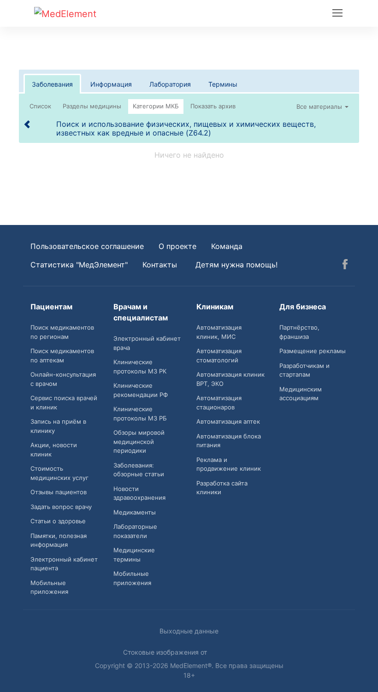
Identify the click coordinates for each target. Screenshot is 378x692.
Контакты (159, 264)
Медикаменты (134, 512)
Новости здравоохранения (139, 493)
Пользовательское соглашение (87, 246)
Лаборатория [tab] (170, 84)
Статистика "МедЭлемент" (79, 264)
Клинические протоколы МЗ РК (139, 366)
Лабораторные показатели (135, 531)
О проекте (177, 246)
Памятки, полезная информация (58, 540)
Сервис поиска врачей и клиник (63, 402)
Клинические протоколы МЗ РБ (140, 413)
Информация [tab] (111, 84)
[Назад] (28, 124)
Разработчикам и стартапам (304, 370)
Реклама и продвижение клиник (228, 464)
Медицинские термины (134, 554)
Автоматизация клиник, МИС (219, 332)
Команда (226, 246)
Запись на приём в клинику (58, 426)
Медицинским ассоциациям (300, 393)
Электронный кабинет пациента (64, 564)
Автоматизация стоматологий (219, 355)
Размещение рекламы (312, 351)
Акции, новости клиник (53, 449)
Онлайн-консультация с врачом (63, 379)
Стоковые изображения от (166, 652)
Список (40, 106)
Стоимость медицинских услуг (59, 473)
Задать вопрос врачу (61, 506)
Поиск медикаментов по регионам (62, 332)
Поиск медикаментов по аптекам (62, 355)
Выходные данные (189, 631)
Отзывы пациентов (58, 492)
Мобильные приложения (49, 587)
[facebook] (345, 265)
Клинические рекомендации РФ (140, 390)
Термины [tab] (222, 84)
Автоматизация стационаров (219, 402)
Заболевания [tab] (52, 84)
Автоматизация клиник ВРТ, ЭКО (230, 379)
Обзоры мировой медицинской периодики (139, 441)
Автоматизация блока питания (228, 440)
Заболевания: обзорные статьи (138, 469)
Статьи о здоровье (58, 521)
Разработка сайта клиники (222, 487)
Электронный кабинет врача (147, 343)
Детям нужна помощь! (236, 264)
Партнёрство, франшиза (299, 332)
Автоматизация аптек (228, 421)
